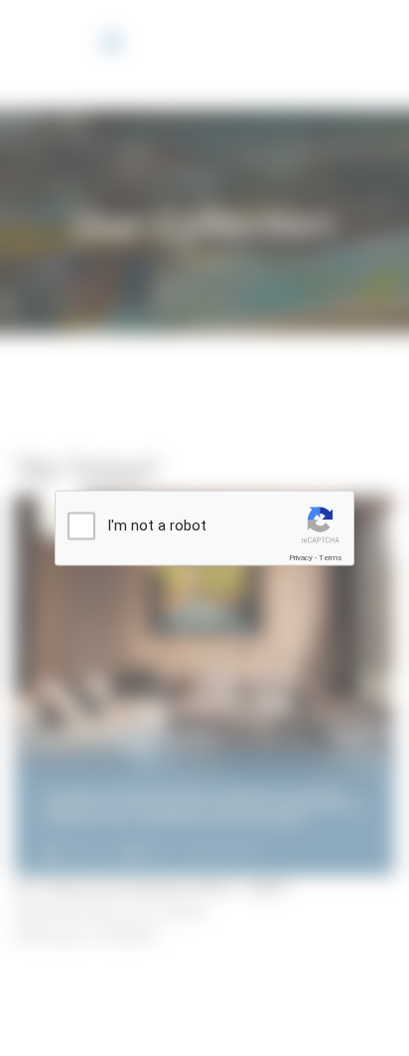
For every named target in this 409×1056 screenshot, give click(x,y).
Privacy (301, 557)
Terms (330, 557)
